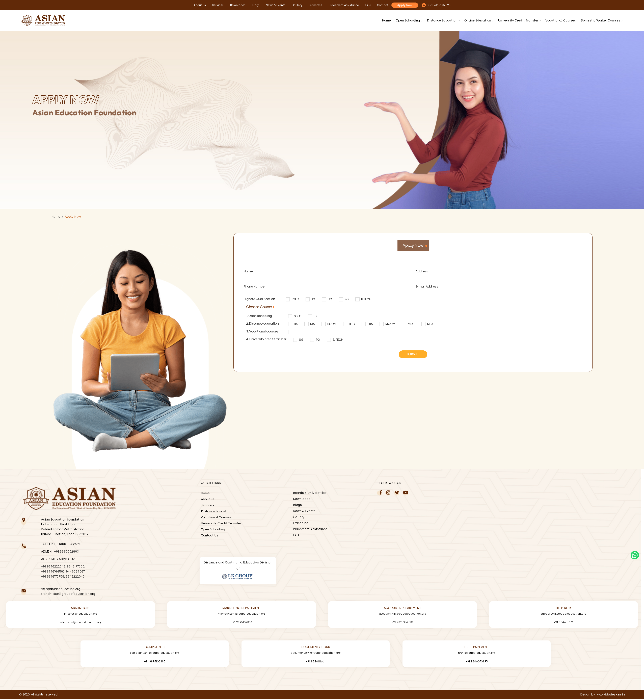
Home (386, 20)
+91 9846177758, (53, 576)
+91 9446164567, (53, 571)
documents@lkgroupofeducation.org (315, 652)
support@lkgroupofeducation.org (563, 613)
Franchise (315, 5)
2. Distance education (262, 323)
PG (347, 299)
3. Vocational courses (262, 331)
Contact (382, 5)
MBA (430, 324)
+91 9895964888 (402, 622)
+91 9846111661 (563, 622)
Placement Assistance (344, 5)
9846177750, (76, 566)
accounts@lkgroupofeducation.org (402, 613)
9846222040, (75, 576)
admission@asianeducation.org (80, 622)
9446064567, (75, 571)
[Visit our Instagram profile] (388, 492)
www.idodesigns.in (611, 694)
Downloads (237, 5)
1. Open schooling (259, 316)
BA (296, 324)
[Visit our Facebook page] (380, 492)
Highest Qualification (259, 299)
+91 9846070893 (477, 661)
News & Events (275, 5)
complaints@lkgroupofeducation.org (154, 652)
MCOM (390, 324)
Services (218, 5)
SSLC (295, 299)
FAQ (368, 5)
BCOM (331, 324)
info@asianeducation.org (80, 613)
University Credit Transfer (518, 20)
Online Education (477, 20)
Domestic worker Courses (600, 20)
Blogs (255, 5)
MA (312, 324)
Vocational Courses (560, 20)
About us (200, 5)
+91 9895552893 (66, 551)
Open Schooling (408, 20)
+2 (313, 299)
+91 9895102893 (241, 622)
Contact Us (209, 535)
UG (330, 299)
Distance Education (442, 20)
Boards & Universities (309, 493)
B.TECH (366, 299)
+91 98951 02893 (439, 5)
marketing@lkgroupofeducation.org (241, 613)
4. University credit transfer (266, 339)
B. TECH (338, 340)
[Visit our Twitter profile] (397, 492)
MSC (411, 324)
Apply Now (404, 5)
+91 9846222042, (53, 566)
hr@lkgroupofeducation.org (476, 652)
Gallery (297, 5)
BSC (352, 324)
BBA (370, 324)
